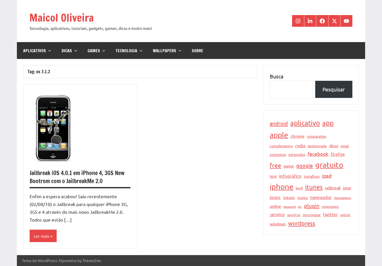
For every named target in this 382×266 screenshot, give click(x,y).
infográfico (290, 175)
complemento (281, 145)
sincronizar (312, 214)
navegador (321, 197)
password (290, 206)
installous (312, 176)
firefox (338, 154)
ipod (299, 188)
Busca (276, 76)
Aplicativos (34, 51)
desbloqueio (317, 146)
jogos (275, 197)
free (275, 165)
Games (94, 51)
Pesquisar (333, 89)
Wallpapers (164, 51)
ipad (327, 175)
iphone (281, 186)
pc (300, 206)
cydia (300, 145)
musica (302, 197)
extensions (278, 154)
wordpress (301, 223)
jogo (347, 187)
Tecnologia (126, 51)
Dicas (67, 51)
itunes (314, 187)
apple (279, 135)
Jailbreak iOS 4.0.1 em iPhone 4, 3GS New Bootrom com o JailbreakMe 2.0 (77, 177)
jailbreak (333, 187)
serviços (293, 214)
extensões (296, 154)
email (345, 146)
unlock (345, 214)
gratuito (329, 164)
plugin (311, 205)
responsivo (330, 206)
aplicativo (305, 123)
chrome (298, 135)
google (304, 165)
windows (278, 223)
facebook (318, 154)
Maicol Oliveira (61, 17)
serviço (277, 214)
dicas (333, 145)
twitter (330, 214)
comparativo (316, 136)
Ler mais (41, 235)
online (275, 206)
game (289, 165)
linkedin (289, 197)
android (279, 123)
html (273, 176)
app (328, 123)
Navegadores (342, 198)
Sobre (197, 51)
